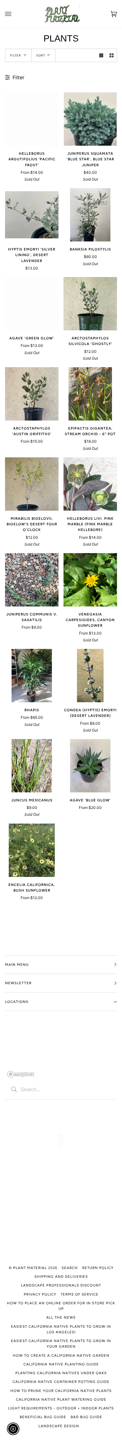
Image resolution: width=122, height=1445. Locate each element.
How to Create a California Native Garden (61, 1355)
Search (70, 1268)
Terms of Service (80, 1294)
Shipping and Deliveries (61, 1276)
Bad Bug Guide (86, 1417)
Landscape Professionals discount (61, 1285)
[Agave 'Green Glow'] (31, 303)
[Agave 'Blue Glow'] (90, 765)
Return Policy (98, 1268)
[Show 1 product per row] (101, 55)
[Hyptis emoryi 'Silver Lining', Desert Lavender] (31, 214)
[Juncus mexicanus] (32, 765)
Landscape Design (58, 1426)
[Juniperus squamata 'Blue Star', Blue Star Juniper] (90, 119)
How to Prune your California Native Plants (61, 1391)
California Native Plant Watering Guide (61, 1399)
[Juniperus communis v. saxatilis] (31, 579)
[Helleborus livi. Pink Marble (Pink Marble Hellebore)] (90, 484)
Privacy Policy (40, 1294)
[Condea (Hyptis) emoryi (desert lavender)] (90, 675)
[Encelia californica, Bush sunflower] (32, 850)
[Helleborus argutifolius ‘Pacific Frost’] (31, 119)
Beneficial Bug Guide (43, 1417)
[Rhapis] (32, 675)
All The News (61, 1317)
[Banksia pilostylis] (90, 214)
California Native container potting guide (61, 1381)
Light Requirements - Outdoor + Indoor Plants (61, 1408)
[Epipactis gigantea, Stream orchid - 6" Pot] (90, 394)
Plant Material (30, 1268)
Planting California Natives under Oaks (61, 1373)
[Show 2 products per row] (111, 55)
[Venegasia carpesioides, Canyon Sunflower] (90, 579)
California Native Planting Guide (61, 1364)
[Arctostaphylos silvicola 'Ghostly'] (90, 303)
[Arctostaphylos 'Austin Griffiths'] (31, 394)
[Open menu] (14, 14)
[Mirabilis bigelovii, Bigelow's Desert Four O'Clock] (31, 484)
